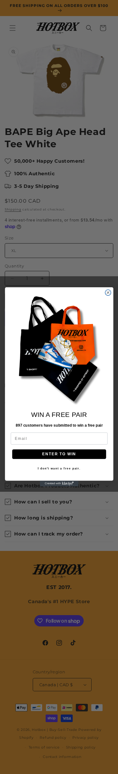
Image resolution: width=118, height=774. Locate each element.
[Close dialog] (108, 292)
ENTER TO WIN (59, 454)
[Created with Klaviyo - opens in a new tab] (59, 483)
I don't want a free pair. (59, 469)
